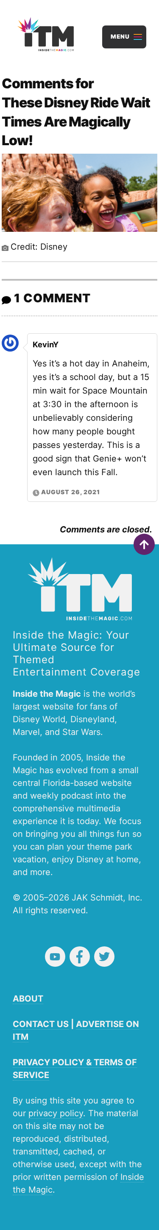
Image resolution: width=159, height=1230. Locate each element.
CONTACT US (41, 1024)
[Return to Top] (144, 544)
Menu (120, 36)
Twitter (104, 956)
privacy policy (55, 1113)
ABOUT (28, 999)
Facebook (80, 956)
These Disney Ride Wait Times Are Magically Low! (76, 121)
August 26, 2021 (70, 491)
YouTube (55, 956)
